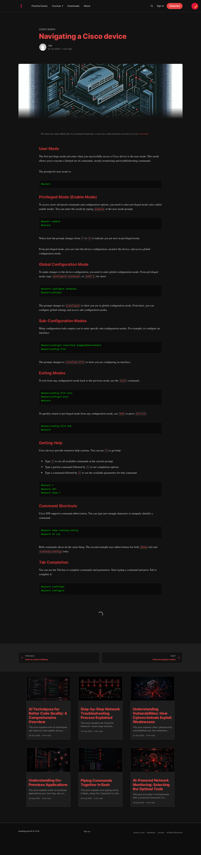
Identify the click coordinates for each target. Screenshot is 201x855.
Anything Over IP (25, 831)
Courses (57, 6)
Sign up (87, 831)
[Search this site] (152, 6)
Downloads (73, 6)
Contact (161, 832)
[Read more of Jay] (43, 47)
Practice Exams (40, 6)
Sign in (160, 6)
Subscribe (174, 6)
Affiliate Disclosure (175, 832)
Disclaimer (151, 832)
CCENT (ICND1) (47, 29)
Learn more (143, 133)
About (87, 6)
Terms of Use (139, 832)
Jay (50, 45)
